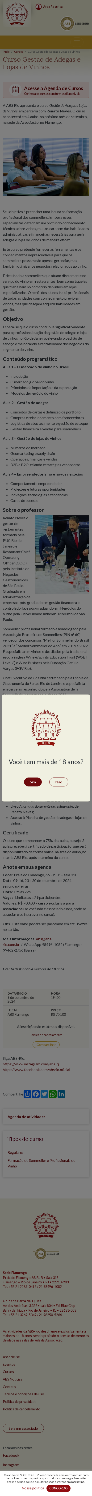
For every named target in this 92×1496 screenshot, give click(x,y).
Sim (33, 782)
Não (58, 782)
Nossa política (33, 1488)
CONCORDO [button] (58, 1488)
